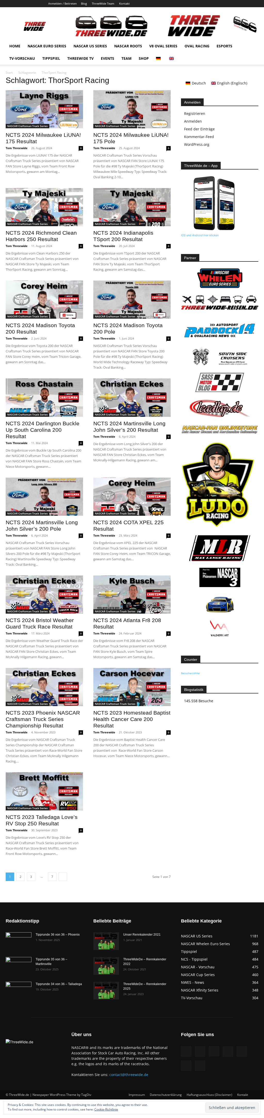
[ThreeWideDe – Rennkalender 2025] (106, 991)
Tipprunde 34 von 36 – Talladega (59, 984)
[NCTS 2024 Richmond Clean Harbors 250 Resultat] (44, 207)
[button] (252, 46)
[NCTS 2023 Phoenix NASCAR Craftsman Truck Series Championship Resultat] (44, 687)
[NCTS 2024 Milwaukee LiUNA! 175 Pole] (132, 109)
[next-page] (63, 877)
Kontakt (124, 3)
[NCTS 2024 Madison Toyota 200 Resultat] (44, 300)
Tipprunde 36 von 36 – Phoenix (58, 934)
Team (126, 58)
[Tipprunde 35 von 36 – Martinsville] (18, 966)
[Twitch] (237, 3)
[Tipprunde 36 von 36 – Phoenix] (18, 941)
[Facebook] (203, 3)
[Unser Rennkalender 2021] (106, 941)
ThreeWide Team (103, 3)
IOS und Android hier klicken (200, 235)
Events (107, 58)
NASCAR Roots (128, 46)
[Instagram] (220, 3)
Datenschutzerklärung (166, 1094)
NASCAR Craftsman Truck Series (27, 126)
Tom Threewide (17, 148)
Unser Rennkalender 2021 (142, 934)
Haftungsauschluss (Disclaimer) (209, 1094)
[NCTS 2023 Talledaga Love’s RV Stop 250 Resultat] (44, 791)
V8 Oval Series (163, 46)
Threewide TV (80, 58)
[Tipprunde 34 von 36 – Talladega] (18, 991)
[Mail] (229, 3)
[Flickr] (212, 3)
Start (9, 72)
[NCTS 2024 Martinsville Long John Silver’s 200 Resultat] (132, 397)
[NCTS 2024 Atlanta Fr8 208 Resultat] (132, 594)
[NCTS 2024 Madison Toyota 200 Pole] (132, 300)
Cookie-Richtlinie (106, 1109)
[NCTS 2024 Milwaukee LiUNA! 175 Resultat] (44, 109)
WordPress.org (196, 144)
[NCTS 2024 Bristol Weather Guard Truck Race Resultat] (44, 594)
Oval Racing (197, 46)
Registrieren (194, 113)
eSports (224, 46)
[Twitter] (246, 3)
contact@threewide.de (128, 1074)
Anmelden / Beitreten (62, 3)
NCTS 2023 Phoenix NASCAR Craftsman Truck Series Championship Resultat (43, 719)
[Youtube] (254, 3)
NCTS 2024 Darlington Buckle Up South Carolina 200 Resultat (42, 429)
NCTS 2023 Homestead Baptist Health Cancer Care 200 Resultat (131, 719)
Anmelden (193, 121)
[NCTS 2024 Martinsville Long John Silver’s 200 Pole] (44, 497)
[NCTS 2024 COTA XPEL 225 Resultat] (132, 497)
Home (14, 46)
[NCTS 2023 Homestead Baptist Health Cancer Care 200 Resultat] (132, 687)
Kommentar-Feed (199, 136)
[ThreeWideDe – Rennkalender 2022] (106, 966)
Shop (144, 58)
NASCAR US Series (90, 46)
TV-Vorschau (22, 58)
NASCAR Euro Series (47, 46)
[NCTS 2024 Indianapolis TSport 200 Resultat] (132, 207)
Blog (84, 3)
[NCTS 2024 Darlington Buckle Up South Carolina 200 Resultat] (44, 397)
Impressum (137, 1094)
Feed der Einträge (199, 128)
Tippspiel (51, 58)
